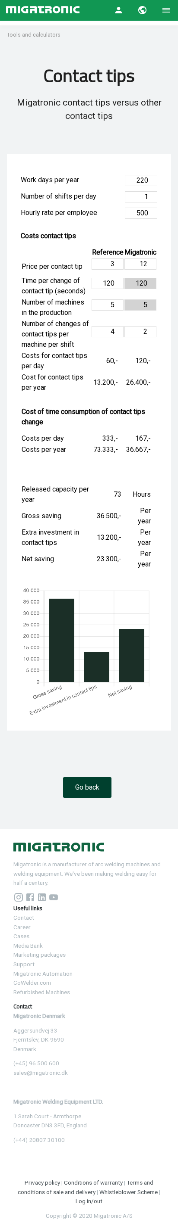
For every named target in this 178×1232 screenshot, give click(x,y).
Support (24, 964)
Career (22, 927)
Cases (21, 936)
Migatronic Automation (43, 973)
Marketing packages (39, 954)
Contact (23, 917)
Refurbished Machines (41, 992)
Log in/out (89, 1201)
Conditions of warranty (93, 1182)
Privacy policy (42, 1182)
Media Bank (28, 945)
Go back (87, 787)
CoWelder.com (32, 982)
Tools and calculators (33, 34)
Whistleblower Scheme (128, 1191)
